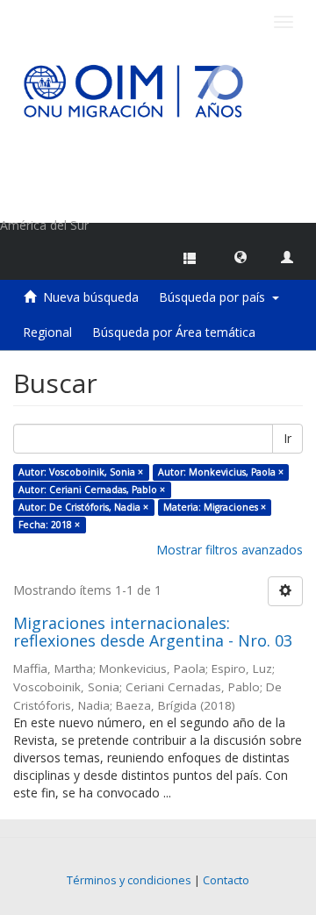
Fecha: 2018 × (49, 524)
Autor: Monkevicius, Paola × (221, 472)
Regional (47, 332)
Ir (287, 438)
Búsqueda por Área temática (173, 332)
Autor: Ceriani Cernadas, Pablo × (91, 489)
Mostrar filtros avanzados (229, 549)
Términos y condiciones (129, 880)
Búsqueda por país (215, 297)
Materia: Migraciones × (214, 507)
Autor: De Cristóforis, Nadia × (83, 507)
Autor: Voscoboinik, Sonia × (80, 472)
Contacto (226, 880)
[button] (240, 256)
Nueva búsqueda (91, 297)
